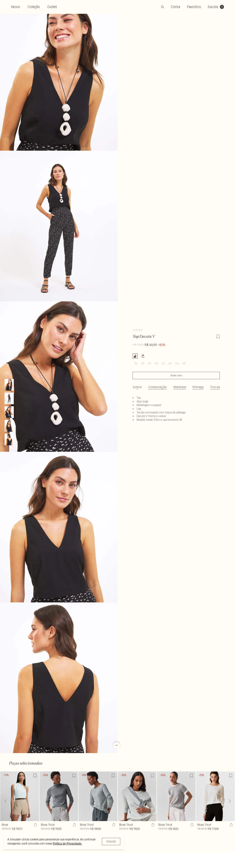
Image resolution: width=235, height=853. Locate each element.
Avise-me (176, 375)
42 (163, 363)
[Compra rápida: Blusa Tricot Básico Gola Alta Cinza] (74, 824)
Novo (15, 6)
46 (177, 363)
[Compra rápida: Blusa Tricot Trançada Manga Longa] (152, 824)
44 (170, 363)
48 (184, 363)
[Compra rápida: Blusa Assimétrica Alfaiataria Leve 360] (35, 824)
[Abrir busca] (162, 7)
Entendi (111, 841)
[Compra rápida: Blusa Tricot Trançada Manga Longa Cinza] (113, 824)
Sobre (137, 387)
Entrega (198, 387)
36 (142, 363)
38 (149, 363)
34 (135, 363)
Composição (157, 387)
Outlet (52, 7)
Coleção (34, 7)
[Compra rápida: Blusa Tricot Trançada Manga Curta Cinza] (191, 824)
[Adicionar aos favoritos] (218, 335)
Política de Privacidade (67, 843)
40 (156, 363)
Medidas (179, 387)
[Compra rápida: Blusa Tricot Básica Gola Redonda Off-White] (230, 824)
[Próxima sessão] (116, 742)
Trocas (215, 387)
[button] (230, 801)
